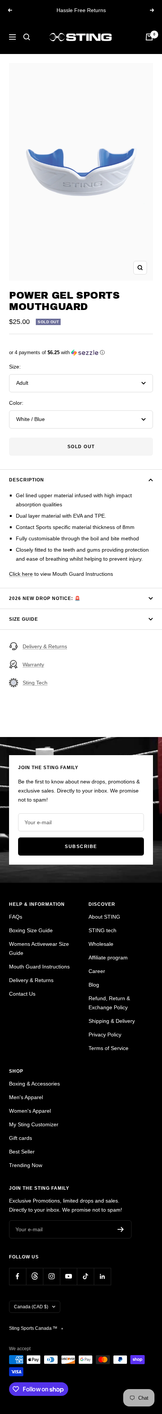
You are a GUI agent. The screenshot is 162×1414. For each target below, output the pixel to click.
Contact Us (22, 994)
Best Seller (22, 1152)
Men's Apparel (26, 1097)
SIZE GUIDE (23, 619)
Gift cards (20, 1138)
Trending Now (25, 1165)
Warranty (33, 665)
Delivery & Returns (45, 646)
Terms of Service (108, 1048)
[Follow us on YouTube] (68, 1276)
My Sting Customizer (33, 1124)
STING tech (102, 930)
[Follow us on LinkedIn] (102, 1276)
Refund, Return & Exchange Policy (109, 1002)
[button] (81, 352)
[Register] (121, 1229)
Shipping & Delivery (112, 1021)
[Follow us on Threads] (34, 1276)
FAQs (15, 917)
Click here (21, 574)
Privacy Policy (105, 1035)
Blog (94, 985)
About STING (104, 917)
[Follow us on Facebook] (17, 1276)
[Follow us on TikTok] (85, 1276)
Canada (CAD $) (31, 1306)
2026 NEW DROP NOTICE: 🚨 (45, 598)
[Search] (26, 37)
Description (26, 480)
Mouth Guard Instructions (39, 967)
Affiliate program (108, 957)
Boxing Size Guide (31, 930)
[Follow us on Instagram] (51, 1276)
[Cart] (149, 37)
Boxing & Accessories (34, 1084)
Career (97, 971)
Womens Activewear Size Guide (39, 948)
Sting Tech (35, 683)
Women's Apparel (30, 1111)
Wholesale (101, 944)
